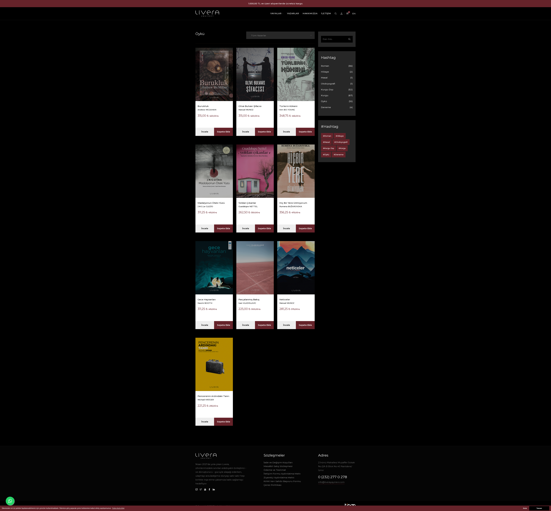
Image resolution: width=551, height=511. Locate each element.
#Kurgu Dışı (328, 148)
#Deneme (339, 154)
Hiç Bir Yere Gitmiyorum (293, 203)
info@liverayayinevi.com (331, 482)
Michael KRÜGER (206, 399)
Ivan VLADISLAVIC (247, 303)
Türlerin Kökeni (288, 106)
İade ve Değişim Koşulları (278, 462)
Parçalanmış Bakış (248, 299)
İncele (204, 131)
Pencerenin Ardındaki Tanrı (213, 396)
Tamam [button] (539, 508)
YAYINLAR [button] (276, 13)
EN (354, 13)
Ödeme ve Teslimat (275, 470)
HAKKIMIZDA (310, 13)
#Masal (326, 142)
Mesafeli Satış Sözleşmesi (278, 466)
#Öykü (326, 154)
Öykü (324, 101)
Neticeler (284, 299)
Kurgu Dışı (327, 89)
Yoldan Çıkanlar (247, 203)
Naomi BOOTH (205, 303)
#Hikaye (340, 136)
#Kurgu (342, 148)
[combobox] (279, 35)
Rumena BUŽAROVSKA (290, 206)
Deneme (326, 107)
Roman (325, 66)
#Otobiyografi (341, 142)
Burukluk (203, 106)
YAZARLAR (293, 13)
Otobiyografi (328, 83)
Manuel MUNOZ (245, 110)
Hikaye (325, 71)
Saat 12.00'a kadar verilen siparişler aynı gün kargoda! (275, 3)
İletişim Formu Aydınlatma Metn (282, 473)
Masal (324, 77)
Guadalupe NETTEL (248, 206)
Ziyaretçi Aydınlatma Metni (279, 477)
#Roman (327, 136)
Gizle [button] (525, 508)
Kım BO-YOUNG (287, 110)
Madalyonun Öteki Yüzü (211, 203)
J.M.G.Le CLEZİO (205, 206)
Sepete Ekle (223, 131)
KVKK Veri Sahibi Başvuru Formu (282, 481)
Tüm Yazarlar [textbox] (258, 35)
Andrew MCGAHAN (207, 110)
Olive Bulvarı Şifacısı (250, 106)
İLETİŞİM (326, 13)
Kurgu (324, 95)
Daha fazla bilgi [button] (118, 508)
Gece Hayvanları (207, 299)
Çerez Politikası (273, 485)
